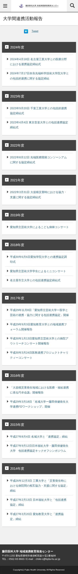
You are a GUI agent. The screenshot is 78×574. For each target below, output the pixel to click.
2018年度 (17, 245)
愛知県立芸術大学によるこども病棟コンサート (39, 227)
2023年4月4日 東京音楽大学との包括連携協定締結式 (39, 125)
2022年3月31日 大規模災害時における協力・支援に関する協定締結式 (38, 194)
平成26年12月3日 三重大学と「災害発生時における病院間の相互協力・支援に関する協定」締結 (39, 485)
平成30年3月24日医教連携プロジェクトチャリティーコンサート (39, 355)
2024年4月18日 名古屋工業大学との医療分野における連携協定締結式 (38, 62)
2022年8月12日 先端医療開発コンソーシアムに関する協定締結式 (38, 160)
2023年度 (17, 96)
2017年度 (17, 298)
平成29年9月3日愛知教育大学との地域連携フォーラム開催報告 (38, 327)
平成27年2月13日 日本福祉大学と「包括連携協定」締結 (38, 502)
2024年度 (17, 47)
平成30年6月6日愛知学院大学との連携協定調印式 (38, 259)
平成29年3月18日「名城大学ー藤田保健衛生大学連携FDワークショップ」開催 (39, 404)
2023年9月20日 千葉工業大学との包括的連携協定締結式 (38, 111)
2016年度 (17, 376)
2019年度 (17, 215)
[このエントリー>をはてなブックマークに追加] (26, 31)
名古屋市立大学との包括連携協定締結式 (35, 280)
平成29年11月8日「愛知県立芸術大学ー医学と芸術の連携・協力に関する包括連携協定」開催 (39, 312)
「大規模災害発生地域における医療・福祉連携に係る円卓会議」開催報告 (39, 390)
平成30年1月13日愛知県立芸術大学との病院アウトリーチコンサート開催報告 (39, 341)
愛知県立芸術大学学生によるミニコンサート (38, 271)
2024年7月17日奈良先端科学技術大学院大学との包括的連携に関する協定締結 (39, 76)
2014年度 (17, 469)
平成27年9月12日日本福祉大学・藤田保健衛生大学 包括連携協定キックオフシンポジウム (39, 448)
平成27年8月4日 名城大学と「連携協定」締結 (39, 436)
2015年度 (17, 425)
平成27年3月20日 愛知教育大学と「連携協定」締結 (37, 516)
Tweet (35, 31)
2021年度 (17, 180)
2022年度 (17, 145)
